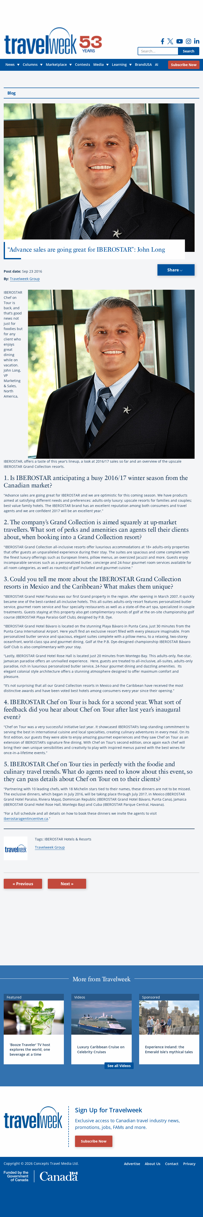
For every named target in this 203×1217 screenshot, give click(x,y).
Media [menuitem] (98, 64)
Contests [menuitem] (82, 64)
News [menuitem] (10, 64)
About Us (152, 1163)
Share (173, 270)
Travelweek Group (25, 278)
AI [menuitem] (156, 64)
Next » (67, 883)
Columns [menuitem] (30, 64)
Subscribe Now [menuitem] (184, 64)
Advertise (132, 1163)
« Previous (23, 883)
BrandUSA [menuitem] (143, 64)
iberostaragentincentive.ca (26, 818)
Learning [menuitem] (119, 64)
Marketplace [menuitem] (56, 64)
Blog (11, 93)
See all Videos (119, 1065)
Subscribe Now (93, 1141)
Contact (171, 1163)
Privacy (189, 1163)
